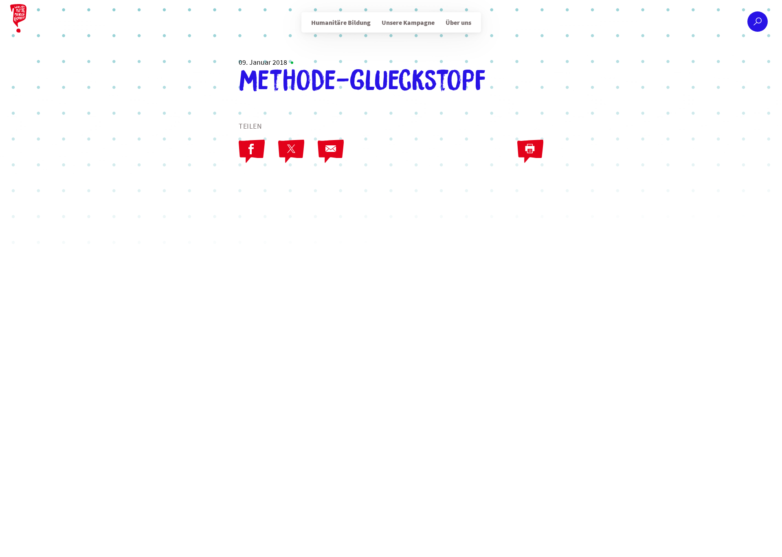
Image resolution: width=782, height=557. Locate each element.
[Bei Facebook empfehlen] (252, 152)
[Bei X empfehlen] (291, 152)
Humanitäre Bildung (341, 22)
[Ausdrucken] (530, 152)
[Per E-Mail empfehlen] (331, 152)
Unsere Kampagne (408, 22)
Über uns (458, 22)
